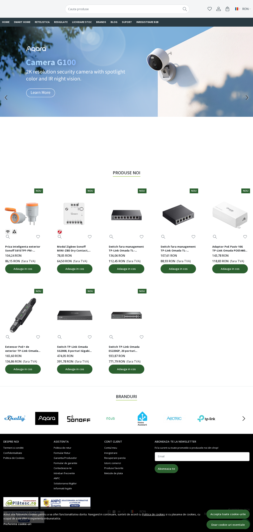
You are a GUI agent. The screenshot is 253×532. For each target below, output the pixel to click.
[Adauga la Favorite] (38, 237)
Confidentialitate (12, 453)
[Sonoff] (78, 426)
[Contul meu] (218, 9)
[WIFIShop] (24, 9)
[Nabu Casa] (142, 426)
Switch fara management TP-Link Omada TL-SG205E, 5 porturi (178, 249)
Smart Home (22, 22)
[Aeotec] (174, 426)
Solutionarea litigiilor (65, 483)
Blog (114, 22)
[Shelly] (14, 426)
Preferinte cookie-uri (17, 524)
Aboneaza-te (166, 468)
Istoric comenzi (112, 463)
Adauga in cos (23, 269)
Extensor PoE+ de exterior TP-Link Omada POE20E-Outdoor (21, 349)
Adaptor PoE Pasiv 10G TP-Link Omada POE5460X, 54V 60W (230, 249)
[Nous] (110, 426)
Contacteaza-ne (63, 468)
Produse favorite (113, 468)
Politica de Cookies (13, 458)
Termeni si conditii (13, 447)
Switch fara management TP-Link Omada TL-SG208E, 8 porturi (126, 249)
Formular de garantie (65, 463)
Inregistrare (110, 453)
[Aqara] (46, 426)
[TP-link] (206, 426)
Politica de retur (62, 447)
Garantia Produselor (65, 458)
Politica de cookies (153, 514)
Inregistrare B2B (147, 22)
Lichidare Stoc (82, 22)
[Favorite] (209, 9)
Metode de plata (113, 473)
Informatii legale (63, 488)
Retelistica (42, 22)
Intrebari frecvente (64, 473)
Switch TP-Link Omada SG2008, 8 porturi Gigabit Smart (74, 349)
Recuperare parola (115, 458)
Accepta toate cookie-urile (228, 514)
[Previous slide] (6, 98)
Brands (101, 22)
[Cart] (227, 9)
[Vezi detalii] (8, 237)
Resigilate (61, 22)
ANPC (57, 478)
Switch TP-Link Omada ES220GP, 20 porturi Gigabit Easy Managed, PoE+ (124, 349)
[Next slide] (247, 98)
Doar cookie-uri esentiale (228, 524)
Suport (127, 22)
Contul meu (110, 447)
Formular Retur (62, 453)
